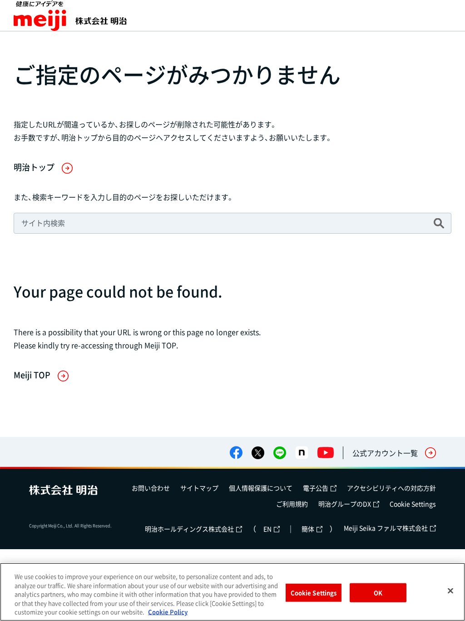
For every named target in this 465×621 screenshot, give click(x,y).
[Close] (450, 591)
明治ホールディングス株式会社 (189, 528)
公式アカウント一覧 (385, 452)
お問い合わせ (151, 487)
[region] (232, 592)
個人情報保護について (260, 487)
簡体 (308, 528)
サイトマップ (199, 487)
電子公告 (315, 487)
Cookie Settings (413, 503)
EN (267, 528)
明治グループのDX (344, 503)
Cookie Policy (168, 611)
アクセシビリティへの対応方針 (391, 487)
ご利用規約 (292, 503)
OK (378, 592)
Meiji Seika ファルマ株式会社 (386, 527)
